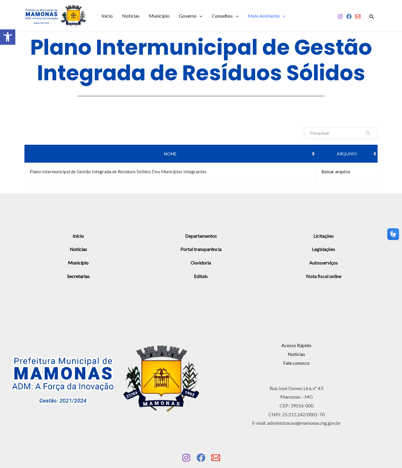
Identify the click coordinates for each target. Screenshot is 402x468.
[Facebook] (349, 16)
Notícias (130, 16)
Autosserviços (323, 262)
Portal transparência (201, 249)
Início (107, 16)
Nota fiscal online (323, 276)
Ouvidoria (201, 262)
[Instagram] (340, 16)
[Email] (358, 16)
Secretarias (78, 276)
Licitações (323, 236)
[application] (199, 16)
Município (159, 16)
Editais (201, 276)
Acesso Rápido (296, 345)
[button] (7, 37)
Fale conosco (296, 363)
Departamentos (201, 236)
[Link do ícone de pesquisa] (372, 15)
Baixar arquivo (335, 171)
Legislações (323, 249)
